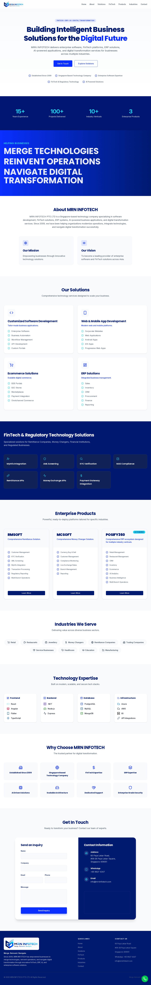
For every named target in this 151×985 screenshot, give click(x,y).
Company (25, 863)
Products (122, 4)
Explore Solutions (86, 63)
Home (84, 4)
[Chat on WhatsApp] (145, 979)
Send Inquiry (44, 910)
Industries (133, 4)
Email (23, 875)
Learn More (26, 593)
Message (24, 887)
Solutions (101, 4)
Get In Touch (63, 63)
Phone (47, 875)
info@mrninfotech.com (101, 882)
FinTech (112, 4)
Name (23, 851)
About (92, 4)
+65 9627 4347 (98, 872)
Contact (144, 4)
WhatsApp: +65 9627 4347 (125, 957)
